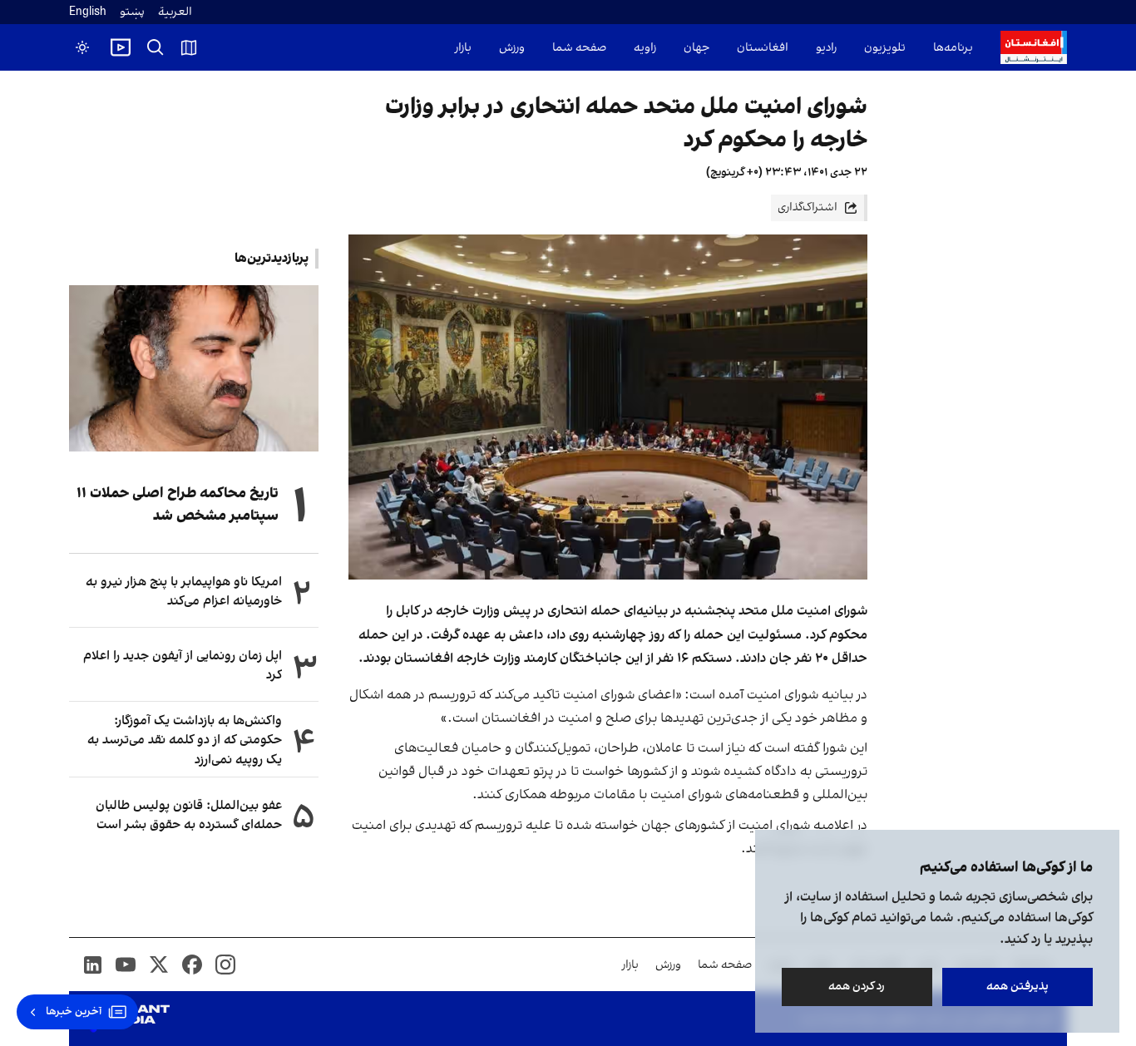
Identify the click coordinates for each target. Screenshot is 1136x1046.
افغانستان (762, 48)
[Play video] (121, 47)
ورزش (512, 48)
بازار (463, 48)
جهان (696, 48)
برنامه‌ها (953, 48)
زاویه (645, 48)
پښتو (132, 12)
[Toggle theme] (82, 47)
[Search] (155, 47)
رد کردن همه (857, 986)
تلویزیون (885, 48)
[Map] (188, 47)
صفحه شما (579, 48)
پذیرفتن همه (1017, 986)
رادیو (826, 48)
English (87, 12)
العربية (175, 12)
